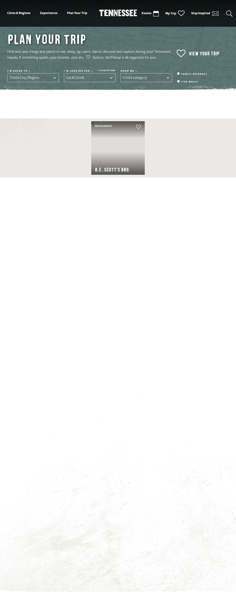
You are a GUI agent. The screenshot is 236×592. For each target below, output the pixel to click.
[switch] (131, 126)
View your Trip (204, 54)
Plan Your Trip (77, 13)
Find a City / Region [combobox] (24, 77)
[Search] (229, 13)
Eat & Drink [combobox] (75, 77)
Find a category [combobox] (135, 77)
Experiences (49, 13)
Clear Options (107, 70)
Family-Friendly (194, 74)
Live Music (189, 82)
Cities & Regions (18, 13)
